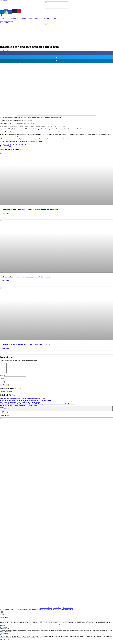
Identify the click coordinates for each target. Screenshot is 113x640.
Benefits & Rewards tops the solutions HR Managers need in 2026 (26, 344)
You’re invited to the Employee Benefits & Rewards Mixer (18, 405)
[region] (56, 36)
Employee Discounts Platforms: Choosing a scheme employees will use (22, 398)
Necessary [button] (2, 625)
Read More (70, 609)
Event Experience (33, 18)
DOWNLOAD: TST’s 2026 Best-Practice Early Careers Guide (20, 402)
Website (2, 381)
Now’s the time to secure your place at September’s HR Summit (26, 277)
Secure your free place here (7, 141)
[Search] (112, 408)
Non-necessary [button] (4, 633)
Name (2, 375)
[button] (1, 15)
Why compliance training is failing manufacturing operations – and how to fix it (25, 400)
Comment (3, 372)
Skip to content (4, 0)
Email (2, 378)
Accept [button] (65, 609)
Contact (55, 18)
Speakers (23, 18)
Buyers (3, 18)
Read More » (5, 213)
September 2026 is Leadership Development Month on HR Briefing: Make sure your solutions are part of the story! (37, 404)
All (10, 146)
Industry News (45, 18)
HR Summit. (39, 141)
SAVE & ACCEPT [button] (5, 639)
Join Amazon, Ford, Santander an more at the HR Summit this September (30, 209)
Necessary (4, 627)
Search (2, 407)
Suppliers (13, 18)
